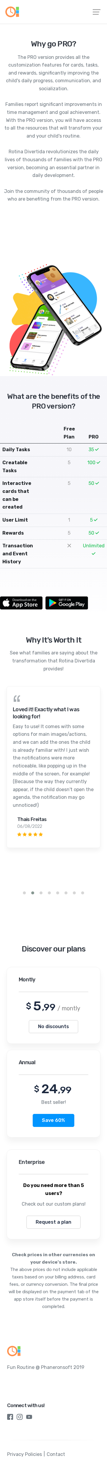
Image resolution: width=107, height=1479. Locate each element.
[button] (24, 892)
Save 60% (53, 1120)
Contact (56, 1454)
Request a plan (53, 1222)
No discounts (53, 1026)
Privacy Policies (24, 1454)
